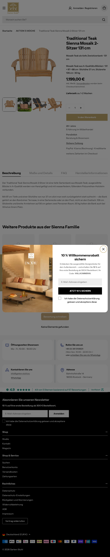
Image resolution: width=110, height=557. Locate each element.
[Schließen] (103, 249)
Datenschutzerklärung (88, 298)
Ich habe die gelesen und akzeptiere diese (82, 300)
